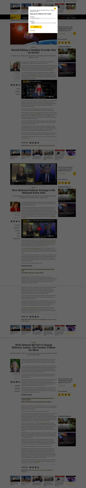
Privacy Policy (32, 30)
